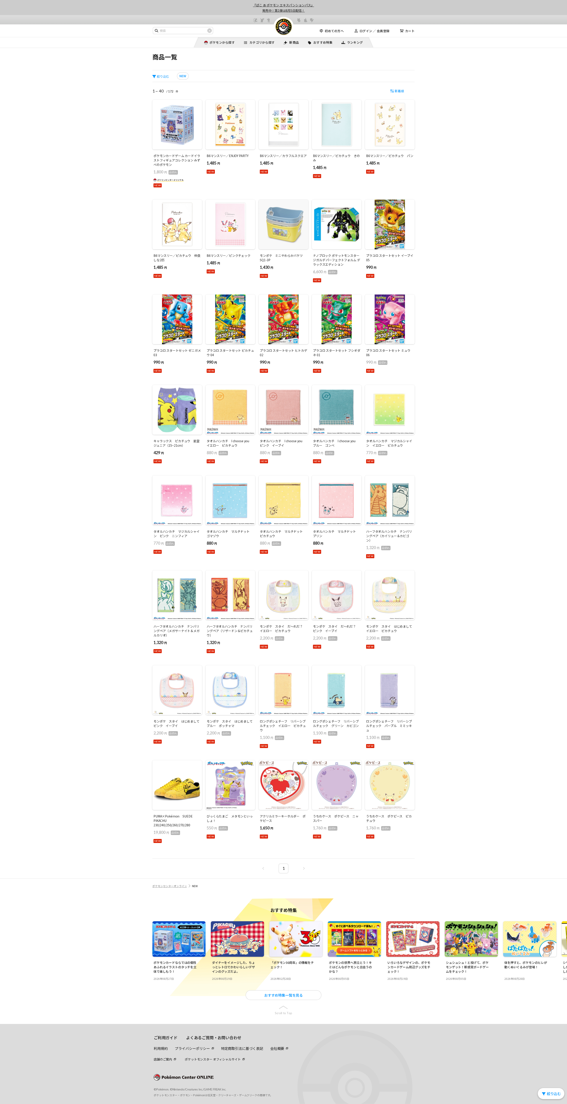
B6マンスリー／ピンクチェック (228, 255)
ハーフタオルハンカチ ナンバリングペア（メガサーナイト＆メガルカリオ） (176, 630)
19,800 (166, 832)
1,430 (266, 267)
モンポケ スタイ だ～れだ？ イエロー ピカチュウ (283, 628)
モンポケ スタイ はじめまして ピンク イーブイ (177, 723)
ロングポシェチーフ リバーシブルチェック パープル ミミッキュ (389, 725)
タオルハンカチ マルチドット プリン (336, 533)
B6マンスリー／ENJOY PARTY (228, 155)
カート (410, 31)
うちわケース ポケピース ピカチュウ (389, 818)
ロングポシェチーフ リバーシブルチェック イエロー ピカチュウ (283, 725)
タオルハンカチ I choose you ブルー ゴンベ (336, 443)
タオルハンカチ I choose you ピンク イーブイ (282, 443)
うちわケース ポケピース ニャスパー (336, 818)
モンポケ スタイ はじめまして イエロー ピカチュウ (390, 628)
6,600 (325, 271)
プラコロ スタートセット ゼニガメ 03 (177, 352)
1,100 (272, 737)
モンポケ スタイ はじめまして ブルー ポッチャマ (230, 723)
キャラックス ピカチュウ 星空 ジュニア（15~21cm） (177, 443)
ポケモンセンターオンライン (169, 886)
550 (217, 827)
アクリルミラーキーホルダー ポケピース (283, 818)
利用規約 (161, 1048)
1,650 (266, 827)
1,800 (165, 171)
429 (158, 452)
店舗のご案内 (163, 1059)
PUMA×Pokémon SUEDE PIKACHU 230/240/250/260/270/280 (172, 820)
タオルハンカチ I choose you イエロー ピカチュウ (229, 443)
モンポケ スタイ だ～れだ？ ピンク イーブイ (336, 628)
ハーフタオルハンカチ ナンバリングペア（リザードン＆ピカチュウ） (230, 630)
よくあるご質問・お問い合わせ (213, 1037)
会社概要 (277, 1048)
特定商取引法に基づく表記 (242, 1048)
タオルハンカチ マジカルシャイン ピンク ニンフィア (176, 533)
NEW (182, 76)
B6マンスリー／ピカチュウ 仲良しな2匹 (176, 257)
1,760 (325, 827)
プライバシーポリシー (192, 1048)
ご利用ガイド (165, 1037)
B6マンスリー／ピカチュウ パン (389, 155)
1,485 (213, 163)
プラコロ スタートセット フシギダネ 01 (336, 352)
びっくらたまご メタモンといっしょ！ (230, 818)
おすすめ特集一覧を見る (283, 995)
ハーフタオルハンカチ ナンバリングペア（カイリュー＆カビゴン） (389, 535)
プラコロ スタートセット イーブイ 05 (389, 257)
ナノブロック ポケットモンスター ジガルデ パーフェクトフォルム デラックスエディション (336, 260)
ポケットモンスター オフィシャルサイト (213, 1059)
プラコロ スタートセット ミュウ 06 (388, 352)
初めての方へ (334, 31)
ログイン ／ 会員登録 (374, 31)
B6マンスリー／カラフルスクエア (283, 155)
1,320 (378, 547)
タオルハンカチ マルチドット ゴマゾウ (230, 533)
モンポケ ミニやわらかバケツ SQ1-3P (283, 257)
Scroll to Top (283, 1013)
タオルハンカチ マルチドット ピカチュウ (283, 533)
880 (217, 452)
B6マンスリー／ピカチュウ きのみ (336, 157)
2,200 (272, 638)
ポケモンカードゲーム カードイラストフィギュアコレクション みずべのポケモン (176, 160)
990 (371, 267)
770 (376, 452)
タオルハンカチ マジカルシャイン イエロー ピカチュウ (389, 443)
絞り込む (163, 76)
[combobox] (183, 30)
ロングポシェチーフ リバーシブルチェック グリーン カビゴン (336, 723)
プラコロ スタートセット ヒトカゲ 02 (283, 352)
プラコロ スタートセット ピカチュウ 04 (230, 352)
